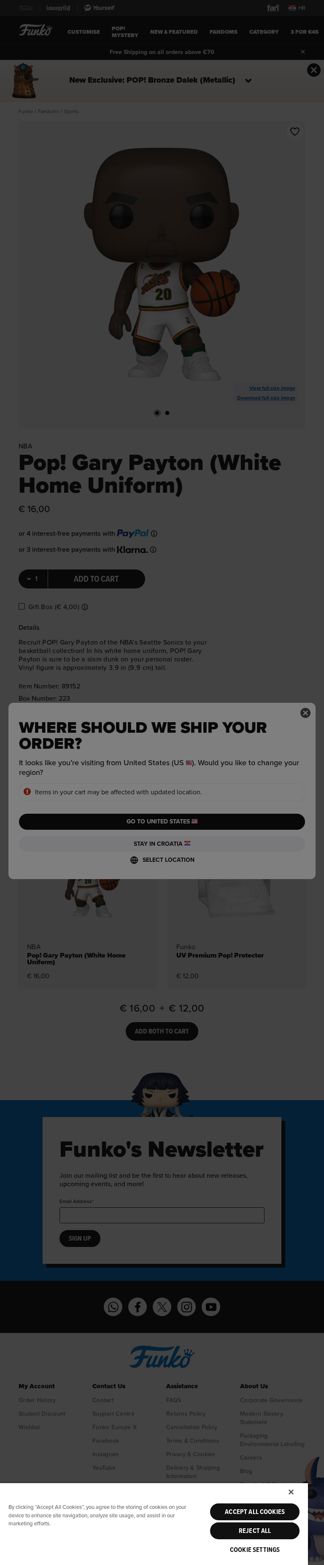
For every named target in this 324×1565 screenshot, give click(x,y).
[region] (154, 1523)
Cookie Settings (255, 1550)
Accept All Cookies (255, 1512)
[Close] (291, 1492)
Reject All (255, 1531)
